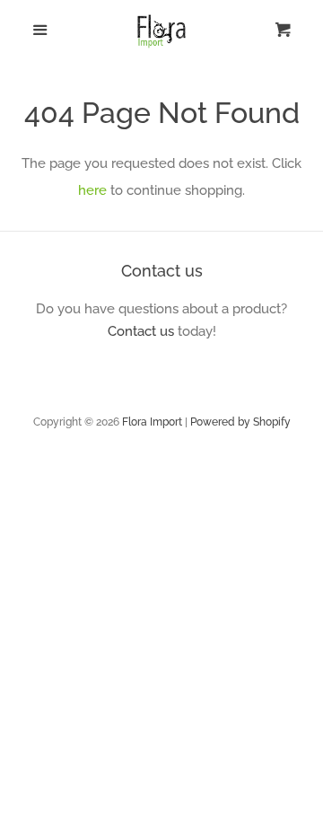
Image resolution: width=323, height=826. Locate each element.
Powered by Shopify (240, 422)
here (92, 190)
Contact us (141, 331)
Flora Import (152, 422)
